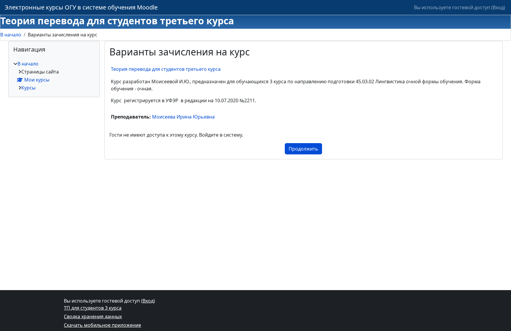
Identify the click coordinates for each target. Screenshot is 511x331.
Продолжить (303, 148)
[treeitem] (54, 75)
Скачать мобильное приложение (102, 325)
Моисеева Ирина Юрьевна (183, 116)
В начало (10, 34)
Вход (498, 7)
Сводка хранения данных (93, 316)
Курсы (28, 87)
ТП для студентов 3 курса (93, 308)
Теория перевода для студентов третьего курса (166, 69)
